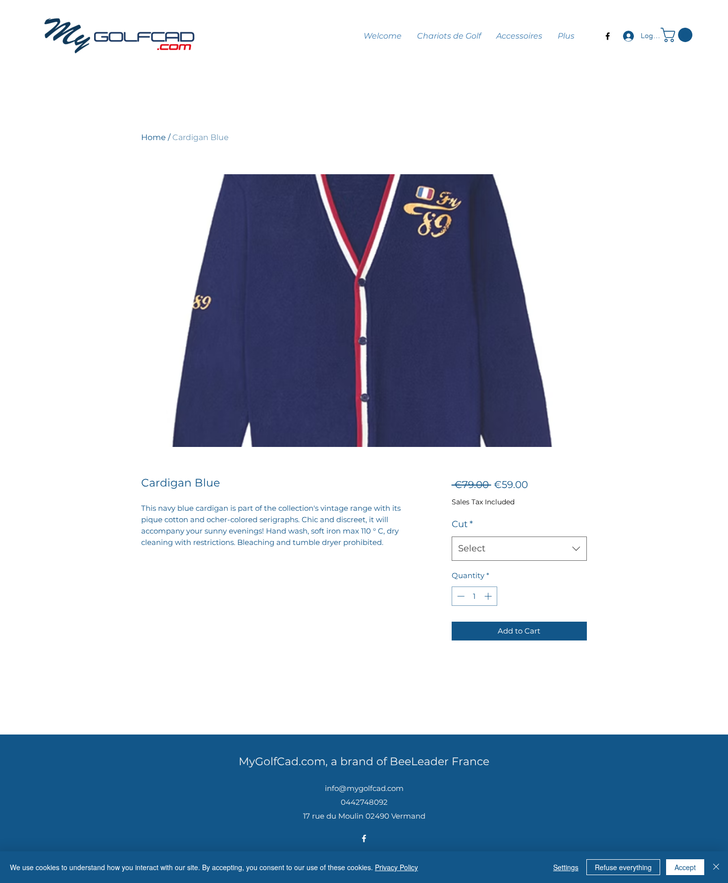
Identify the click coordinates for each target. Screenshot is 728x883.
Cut (462, 524)
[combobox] (519, 549)
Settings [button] (565, 867)
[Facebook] (608, 36)
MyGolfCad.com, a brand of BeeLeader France (364, 761)
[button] (678, 35)
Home (153, 137)
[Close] (716, 867)
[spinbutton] (474, 596)
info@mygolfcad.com (364, 788)
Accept (685, 867)
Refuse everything (623, 867)
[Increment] (489, 596)
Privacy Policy (396, 867)
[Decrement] (460, 596)
